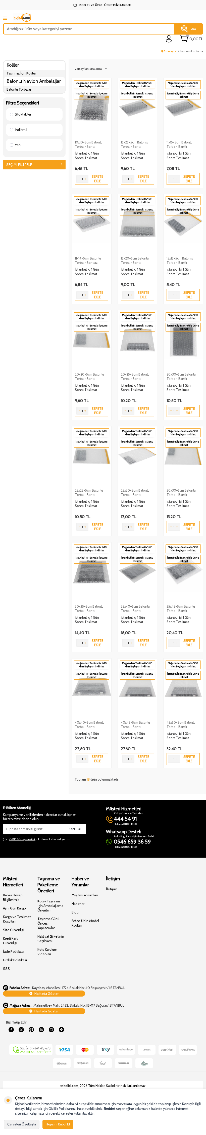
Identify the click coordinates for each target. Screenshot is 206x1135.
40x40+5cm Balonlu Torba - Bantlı (90, 724)
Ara (193, 28)
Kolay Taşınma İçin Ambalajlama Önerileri (50, 905)
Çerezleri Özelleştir (21, 1124)
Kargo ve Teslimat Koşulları (17, 919)
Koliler (13, 65)
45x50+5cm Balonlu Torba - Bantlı (181, 724)
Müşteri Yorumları (85, 895)
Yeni (18, 145)
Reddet (109, 1108)
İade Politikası (13, 951)
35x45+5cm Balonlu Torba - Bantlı (181, 608)
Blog (75, 912)
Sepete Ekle (97, 178)
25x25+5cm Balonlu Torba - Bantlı (89, 492)
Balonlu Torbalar (19, 89)
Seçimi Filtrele (19, 164)
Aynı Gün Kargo (14, 908)
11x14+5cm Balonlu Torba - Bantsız (88, 260)
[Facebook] (11, 1030)
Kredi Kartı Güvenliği (10, 940)
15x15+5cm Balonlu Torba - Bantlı (180, 260)
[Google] (61, 1030)
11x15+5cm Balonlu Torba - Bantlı (179, 144)
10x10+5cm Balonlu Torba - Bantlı (88, 144)
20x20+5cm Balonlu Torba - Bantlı (89, 376)
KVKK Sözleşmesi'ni (22, 839)
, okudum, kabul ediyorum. (40, 839)
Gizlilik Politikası (15, 960)
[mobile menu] (5, 18)
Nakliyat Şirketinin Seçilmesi (50, 938)
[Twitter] (21, 1030)
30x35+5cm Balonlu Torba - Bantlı (89, 608)
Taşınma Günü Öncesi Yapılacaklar (48, 923)
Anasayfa (170, 51)
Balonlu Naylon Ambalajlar (34, 81)
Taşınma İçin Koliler (21, 73)
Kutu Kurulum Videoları (47, 951)
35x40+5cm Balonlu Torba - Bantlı (135, 608)
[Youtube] (41, 1030)
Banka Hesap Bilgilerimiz (13, 897)
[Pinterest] (31, 1030)
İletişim (111, 889)
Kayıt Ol (75, 829)
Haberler (78, 903)
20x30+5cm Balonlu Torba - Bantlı (181, 376)
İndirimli (21, 129)
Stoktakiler (23, 114)
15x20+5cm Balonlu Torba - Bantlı (135, 260)
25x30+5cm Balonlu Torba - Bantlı (135, 492)
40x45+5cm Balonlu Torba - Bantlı (135, 724)
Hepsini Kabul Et (58, 1124)
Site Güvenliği (13, 930)
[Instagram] (51, 1030)
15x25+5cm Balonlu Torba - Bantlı (134, 144)
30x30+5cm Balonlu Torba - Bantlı (181, 492)
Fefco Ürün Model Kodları (85, 923)
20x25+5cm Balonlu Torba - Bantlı (135, 376)
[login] (169, 38)
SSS (6, 968)
